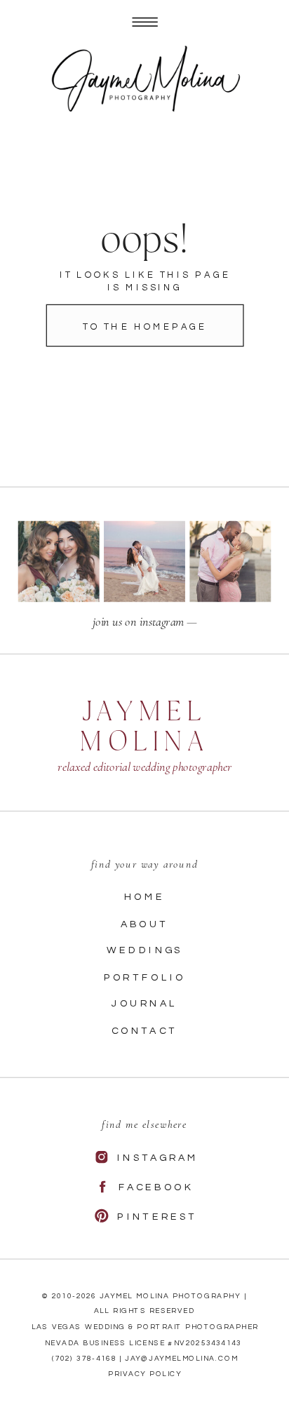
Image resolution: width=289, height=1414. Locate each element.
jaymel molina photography (170, 1296)
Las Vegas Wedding (79, 1327)
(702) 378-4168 (84, 1358)
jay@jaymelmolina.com (181, 1358)
